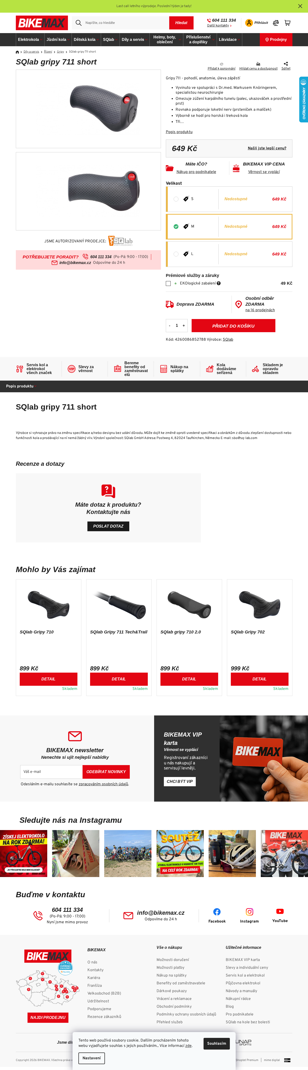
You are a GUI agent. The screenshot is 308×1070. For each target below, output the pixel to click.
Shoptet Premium (247, 1060)
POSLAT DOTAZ (108, 526)
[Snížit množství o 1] (169, 325)
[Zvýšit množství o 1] (183, 325)
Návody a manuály (241, 991)
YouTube (280, 921)
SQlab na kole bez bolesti (248, 1022)
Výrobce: (220, 339)
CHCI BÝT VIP (180, 781)
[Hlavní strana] (19, 52)
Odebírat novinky (106, 772)
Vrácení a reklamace (174, 999)
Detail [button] (48, 679)
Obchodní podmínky (174, 1006)
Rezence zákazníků (104, 1017)
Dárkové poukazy (172, 991)
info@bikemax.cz (75, 263)
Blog (230, 1006)
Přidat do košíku (233, 326)
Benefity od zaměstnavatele (181, 983)
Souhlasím (216, 1043)
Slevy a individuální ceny (247, 967)
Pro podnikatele (239, 1014)
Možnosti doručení (173, 960)
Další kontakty (218, 26)
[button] (48, 678)
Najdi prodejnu (47, 1017)
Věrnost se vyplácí (264, 172)
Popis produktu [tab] (19, 386)
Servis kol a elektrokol (245, 975)
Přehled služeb (170, 1022)
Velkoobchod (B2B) (104, 993)
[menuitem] (30, 39)
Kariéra (93, 978)
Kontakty (95, 970)
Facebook (217, 921)
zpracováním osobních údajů (103, 784)
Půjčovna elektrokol (243, 983)
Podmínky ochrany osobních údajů (186, 1014)
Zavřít (193, 64)
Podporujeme (99, 1009)
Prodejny (278, 39)
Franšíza (94, 985)
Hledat (181, 23)
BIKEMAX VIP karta (243, 960)
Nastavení (92, 1058)
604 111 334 (224, 20)
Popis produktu (179, 132)
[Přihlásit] (255, 23)
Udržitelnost (98, 1001)
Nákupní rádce (238, 999)
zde (188, 1045)
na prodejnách (260, 310)
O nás (92, 962)
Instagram (249, 921)
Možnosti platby (170, 967)
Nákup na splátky (172, 975)
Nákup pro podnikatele (196, 172)
